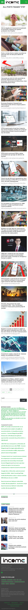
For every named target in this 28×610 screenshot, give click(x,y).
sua (14, 579)
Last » (9, 392)
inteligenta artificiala (7, 581)
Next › (3, 392)
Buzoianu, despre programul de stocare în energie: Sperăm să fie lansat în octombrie (13, 413)
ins (20, 579)
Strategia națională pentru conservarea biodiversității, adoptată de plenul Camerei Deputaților (13, 450)
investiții (12, 583)
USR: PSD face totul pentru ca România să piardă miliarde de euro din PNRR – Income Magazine (13, 446)
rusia (7, 583)
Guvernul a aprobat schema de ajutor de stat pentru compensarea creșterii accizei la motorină (13, 465)
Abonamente (14, 602)
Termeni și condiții (14, 606)
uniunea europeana (19, 581)
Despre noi (7, 602)
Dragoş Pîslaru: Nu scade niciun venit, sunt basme (13, 416)
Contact (22, 602)
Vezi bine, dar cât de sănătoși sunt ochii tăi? (13, 412)
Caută (2, 398)
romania (4, 579)
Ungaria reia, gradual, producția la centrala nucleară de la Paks (13, 418)
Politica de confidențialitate (14, 604)
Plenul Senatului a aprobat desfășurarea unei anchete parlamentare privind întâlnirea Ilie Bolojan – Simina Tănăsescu (14, 409)
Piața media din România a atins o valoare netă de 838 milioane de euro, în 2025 (13, 475)
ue (17, 579)
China (3, 583)
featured (9, 579)
